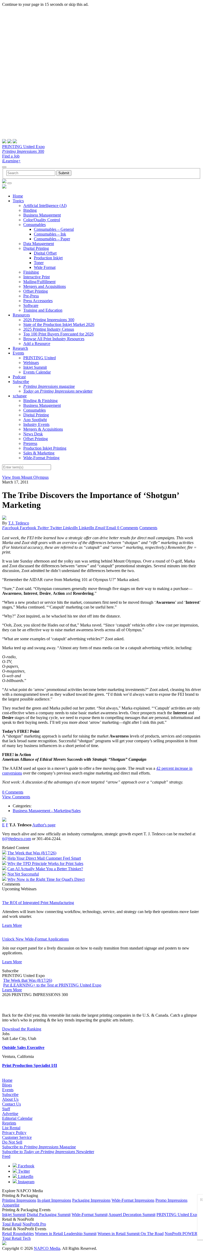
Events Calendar (37, 372)
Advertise (10, 1113)
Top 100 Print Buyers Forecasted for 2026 (58, 334)
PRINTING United (39, 358)
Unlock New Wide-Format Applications (35, 939)
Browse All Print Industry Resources (53, 339)
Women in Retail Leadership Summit (65, 1233)
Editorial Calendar (17, 1118)
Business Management (42, 215)
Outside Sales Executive (23, 1047)
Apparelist (10, 1205)
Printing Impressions (19, 1200)
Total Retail (11, 1224)
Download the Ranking (21, 1029)
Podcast (19, 377)
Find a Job (11, 156)
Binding (30, 210)
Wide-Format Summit (90, 1214)
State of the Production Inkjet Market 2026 (58, 324)
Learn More (12, 925)
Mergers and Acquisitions (44, 286)
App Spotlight (35, 419)
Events (18, 353)
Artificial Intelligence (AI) (45, 205)
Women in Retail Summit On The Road (131, 1233)
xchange (20, 396)
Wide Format (45, 267)
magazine (49, 386)
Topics (18, 201)
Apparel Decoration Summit (131, 1214)
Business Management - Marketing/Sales (47, 810)
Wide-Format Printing (41, 457)
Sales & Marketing (38, 453)
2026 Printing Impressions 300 (48, 319)
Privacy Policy (14, 1132)
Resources (21, 315)
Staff (6, 1109)
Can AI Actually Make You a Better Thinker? (45, 869)
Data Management (38, 243)
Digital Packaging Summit (49, 1214)
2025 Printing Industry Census (48, 329)
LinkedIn (25, 1176)
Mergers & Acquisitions (43, 429)
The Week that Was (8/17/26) (31, 853)
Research (20, 348)
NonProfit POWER (181, 1233)
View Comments (16, 797)
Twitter (23, 1171)
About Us (10, 1099)
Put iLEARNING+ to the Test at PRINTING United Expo (52, 985)
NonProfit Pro (34, 1224)
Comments (148, 528)
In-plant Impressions (54, 1200)
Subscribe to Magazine (39, 1147)
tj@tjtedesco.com (16, 838)
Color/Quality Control (41, 220)
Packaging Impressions (91, 1200)
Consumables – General (54, 229)
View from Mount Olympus (25, 477)
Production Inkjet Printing (44, 448)
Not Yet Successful (23, 874)
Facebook (25, 1166)
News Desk (33, 434)
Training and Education (42, 310)
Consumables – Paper (52, 239)
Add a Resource (36, 343)
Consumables (34, 224)
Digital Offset (45, 253)
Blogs (7, 1085)
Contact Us (11, 1104)
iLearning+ (11, 161)
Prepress (30, 443)
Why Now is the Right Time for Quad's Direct (46, 879)
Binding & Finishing (40, 400)
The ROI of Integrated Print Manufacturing (38, 902)
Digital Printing (36, 248)
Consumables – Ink (50, 234)
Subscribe (21, 381)
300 (23, 151)
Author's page (44, 825)
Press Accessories (38, 300)
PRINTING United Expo (23, 146)
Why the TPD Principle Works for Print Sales (45, 863)
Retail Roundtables (18, 1233)
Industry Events (36, 424)
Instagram (25, 1182)
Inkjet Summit (35, 367)
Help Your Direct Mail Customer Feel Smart (44, 858)
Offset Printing (35, 291)
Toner (39, 262)
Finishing (31, 272)
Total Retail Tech (16, 1238)
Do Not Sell (12, 1142)
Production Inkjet (48, 258)
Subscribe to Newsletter (48, 1151)
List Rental (11, 1128)
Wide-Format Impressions (133, 1200)
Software (30, 305)
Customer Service (17, 1137)
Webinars (31, 362)
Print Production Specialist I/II (29, 1065)
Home (18, 196)
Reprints (9, 1123)
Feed (6, 1156)
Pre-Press (31, 296)
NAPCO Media (47, 1248)
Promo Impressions (171, 1200)
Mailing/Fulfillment (39, 281)
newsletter (58, 391)
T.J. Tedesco (18, 523)
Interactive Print (36, 277)
